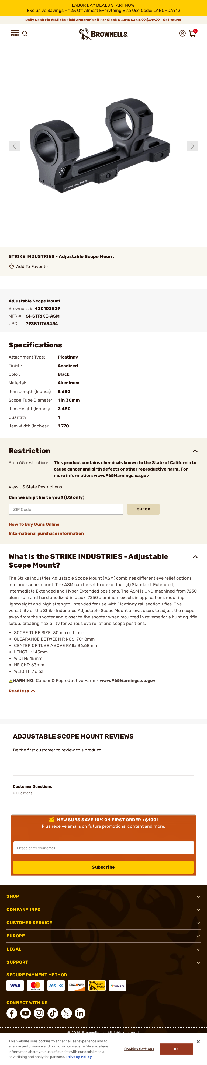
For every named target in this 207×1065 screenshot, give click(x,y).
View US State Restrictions (35, 486)
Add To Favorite (32, 266)
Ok (176, 1049)
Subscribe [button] (103, 867)
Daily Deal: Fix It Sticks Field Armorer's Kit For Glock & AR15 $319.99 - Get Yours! (103, 20)
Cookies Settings (139, 1049)
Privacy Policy (79, 1057)
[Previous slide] (14, 146)
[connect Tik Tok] (52, 1013)
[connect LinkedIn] (80, 1013)
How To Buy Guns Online (34, 524)
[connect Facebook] (11, 1013)
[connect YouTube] (25, 1013)
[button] (15, 33)
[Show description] (22, 691)
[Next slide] (192, 146)
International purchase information (46, 533)
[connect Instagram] (39, 1013)
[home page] (103, 34)
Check (143, 509)
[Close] (198, 1042)
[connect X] (66, 1013)
